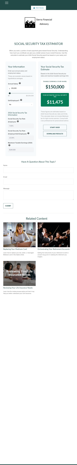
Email (5, 177)
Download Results (55, 134)
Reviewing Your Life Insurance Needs (18, 288)
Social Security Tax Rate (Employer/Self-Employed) (18, 132)
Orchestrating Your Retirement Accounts (54, 249)
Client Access (40, 8)
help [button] (20, 83)
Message (6, 188)
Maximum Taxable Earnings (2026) (20, 144)
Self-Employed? (15, 100)
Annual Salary (14, 83)
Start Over (55, 127)
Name (5, 165)
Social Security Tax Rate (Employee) (16, 120)
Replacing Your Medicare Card (15, 249)
